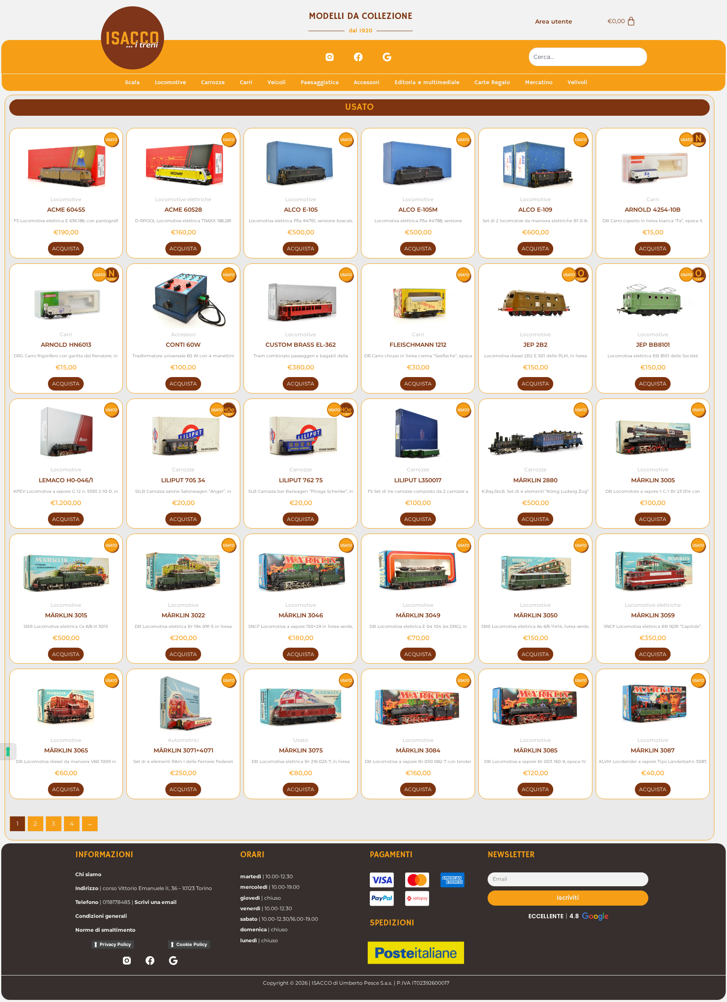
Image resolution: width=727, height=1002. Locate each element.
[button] (568, 916)
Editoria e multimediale (427, 82)
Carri (246, 82)
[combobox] (588, 57)
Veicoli (277, 82)
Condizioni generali (101, 916)
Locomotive (170, 82)
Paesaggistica (320, 82)
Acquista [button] (66, 248)
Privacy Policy (115, 944)
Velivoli (577, 82)
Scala (132, 82)
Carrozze (213, 82)
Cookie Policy (191, 944)
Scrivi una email (156, 902)
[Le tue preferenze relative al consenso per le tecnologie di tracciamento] (8, 752)
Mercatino (538, 82)
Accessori (366, 82)
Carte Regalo (492, 82)
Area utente (553, 21)
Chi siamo (88, 874)
